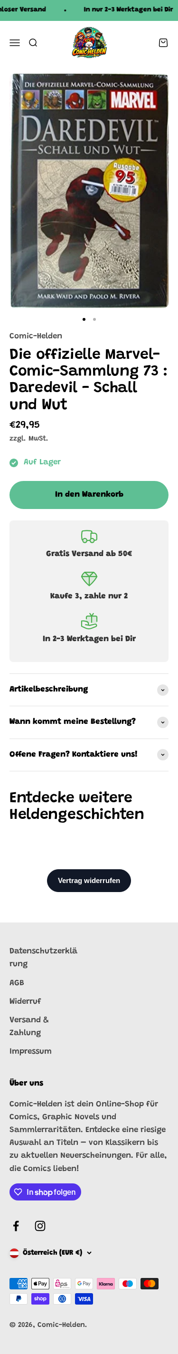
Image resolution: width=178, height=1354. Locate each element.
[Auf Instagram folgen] (40, 1226)
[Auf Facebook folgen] (15, 1226)
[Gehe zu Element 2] (94, 319)
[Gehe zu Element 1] (84, 319)
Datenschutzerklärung (43, 958)
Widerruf (25, 1002)
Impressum (30, 1052)
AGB (16, 983)
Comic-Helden (35, 337)
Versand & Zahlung (29, 1027)
